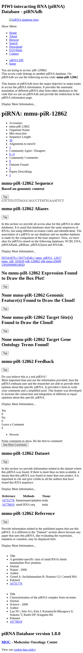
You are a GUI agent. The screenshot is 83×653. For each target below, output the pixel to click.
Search (13, 43)
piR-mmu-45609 (51, 261)
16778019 (8, 504)
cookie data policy (25, 649)
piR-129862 (32, 261)
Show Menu (9, 26)
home (12, 63)
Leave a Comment (13, 424)
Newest (14, 434)
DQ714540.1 (27, 257)
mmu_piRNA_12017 (49, 257)
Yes (4, 410)
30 (10, 140)
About (13, 36)
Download (15, 46)
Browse (14, 39)
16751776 (8, 500)
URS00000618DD (13, 264)
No (3, 417)
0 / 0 (12, 154)
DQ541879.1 (10, 257)
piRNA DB (16, 60)
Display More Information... (19, 104)
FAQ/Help (15, 50)
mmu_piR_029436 (13, 261)
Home (13, 32)
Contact (14, 53)
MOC (6, 642)
